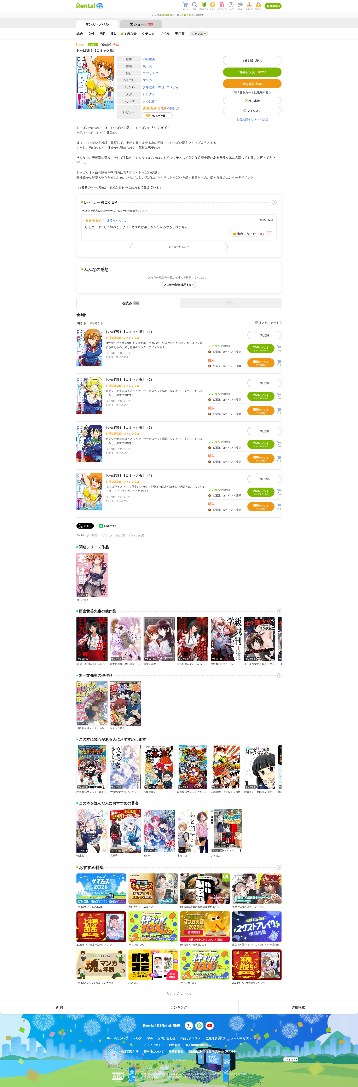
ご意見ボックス (216, 1038)
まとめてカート (269, 322)
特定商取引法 (130, 1051)
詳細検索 (298, 1007)
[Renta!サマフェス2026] (99, 5)
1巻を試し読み (252, 60)
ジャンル (197, 33)
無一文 (147, 66)
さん (116, 220)
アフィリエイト (154, 1045)
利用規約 (174, 1045)
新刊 (59, 1007)
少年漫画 (149, 87)
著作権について (154, 1051)
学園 (161, 87)
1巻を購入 (252, 84)
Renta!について (117, 1038)
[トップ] (85, 5)
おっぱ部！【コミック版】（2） (130, 379)
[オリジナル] (129, 33)
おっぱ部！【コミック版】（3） (130, 427)
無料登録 (275, 6)
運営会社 (231, 1051)
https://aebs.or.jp (135, 1080)
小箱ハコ (182, 855)
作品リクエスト (190, 1038)
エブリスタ (150, 73)
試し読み (265, 335)
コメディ (172, 87)
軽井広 (80, 855)
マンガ (147, 80)
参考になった (246, 233)
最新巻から (96, 323)
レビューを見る (177, 247)
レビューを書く (159, 115)
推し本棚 (254, 101)
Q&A (149, 1038)
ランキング (179, 1007)
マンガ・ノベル (97, 24)
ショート (143, 24)
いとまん (216, 855)
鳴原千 (113, 855)
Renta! (80, 535)
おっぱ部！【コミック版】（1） (130, 331)
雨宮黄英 (149, 59)
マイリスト (254, 111)
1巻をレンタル (252, 72)
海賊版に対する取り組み (204, 1051)
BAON (147, 855)
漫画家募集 (176, 1051)
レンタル (149, 94)
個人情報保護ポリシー (199, 1045)
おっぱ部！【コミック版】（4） (130, 475)
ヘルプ (137, 1038)
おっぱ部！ (150, 101)
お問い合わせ (166, 1038)
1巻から (81, 323)
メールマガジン (241, 1038)
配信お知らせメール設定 (252, 119)
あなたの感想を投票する (177, 284)
